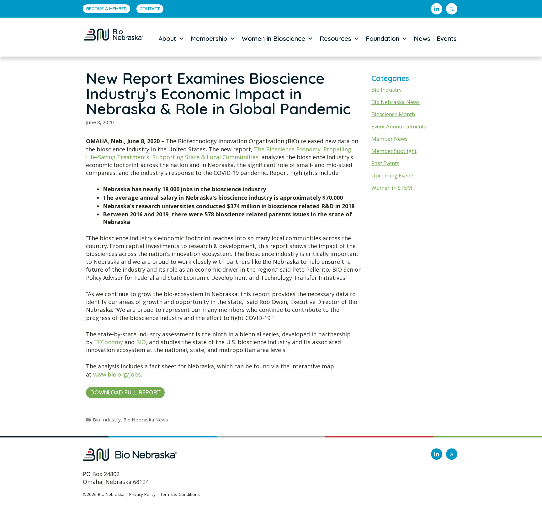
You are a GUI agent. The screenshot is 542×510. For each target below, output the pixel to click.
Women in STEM (391, 187)
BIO (141, 342)
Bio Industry (107, 419)
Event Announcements (398, 126)
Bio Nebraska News (145, 419)
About (167, 38)
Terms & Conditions (180, 494)
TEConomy (108, 342)
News (422, 38)
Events (447, 38)
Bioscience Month (393, 114)
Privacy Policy (142, 494)
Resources (335, 38)
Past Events (385, 163)
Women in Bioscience (273, 38)
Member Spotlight (394, 151)
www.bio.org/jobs (117, 374)
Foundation (382, 38)
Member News (389, 138)
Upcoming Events (393, 175)
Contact (150, 9)
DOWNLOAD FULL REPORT (125, 392)
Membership (209, 38)
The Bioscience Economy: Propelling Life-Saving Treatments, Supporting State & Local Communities (218, 153)
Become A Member (106, 9)
